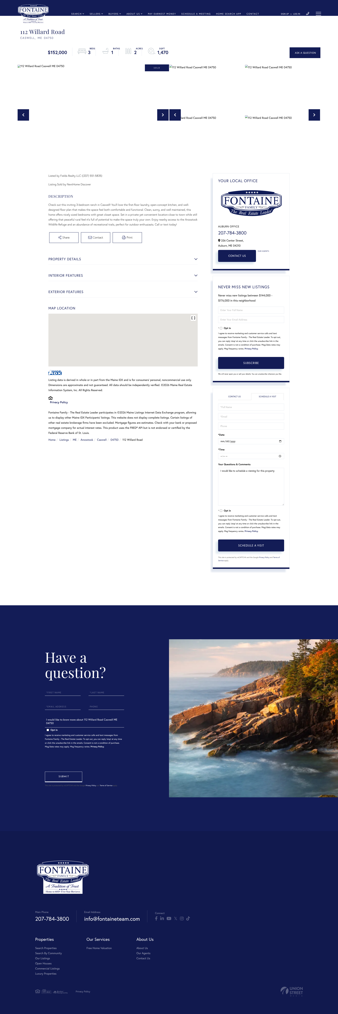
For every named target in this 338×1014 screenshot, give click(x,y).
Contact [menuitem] (252, 13)
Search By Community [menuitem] (48, 953)
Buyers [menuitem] (113, 13)
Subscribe (251, 363)
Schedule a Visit (267, 396)
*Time (221, 449)
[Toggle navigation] (318, 13)
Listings (64, 440)
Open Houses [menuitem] (43, 963)
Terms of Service (106, 785)
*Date (221, 434)
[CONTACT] (305, 52)
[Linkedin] (162, 918)
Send (63, 777)
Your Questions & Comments (234, 464)
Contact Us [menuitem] (143, 958)
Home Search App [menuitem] (228, 13)
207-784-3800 (232, 233)
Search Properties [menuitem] (46, 948)
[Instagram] (182, 918)
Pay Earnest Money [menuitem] (162, 13)
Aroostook (87, 440)
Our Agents (263, 251)
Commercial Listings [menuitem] (47, 968)
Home (51, 440)
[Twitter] (175, 918)
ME (75, 440)
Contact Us (237, 256)
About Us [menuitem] (133, 13)
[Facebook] (156, 918)
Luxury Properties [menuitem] (46, 973)
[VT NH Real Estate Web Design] (292, 991)
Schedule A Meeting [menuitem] (196, 13)
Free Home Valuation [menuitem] (99, 948)
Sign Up (285, 14)
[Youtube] (169, 918)
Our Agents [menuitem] (143, 953)
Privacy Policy (59, 402)
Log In (296, 14)
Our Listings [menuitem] (42, 958)
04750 (114, 440)
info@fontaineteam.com (112, 918)
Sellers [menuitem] (95, 13)
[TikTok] (188, 918)
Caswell (102, 440)
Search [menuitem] (76, 13)
